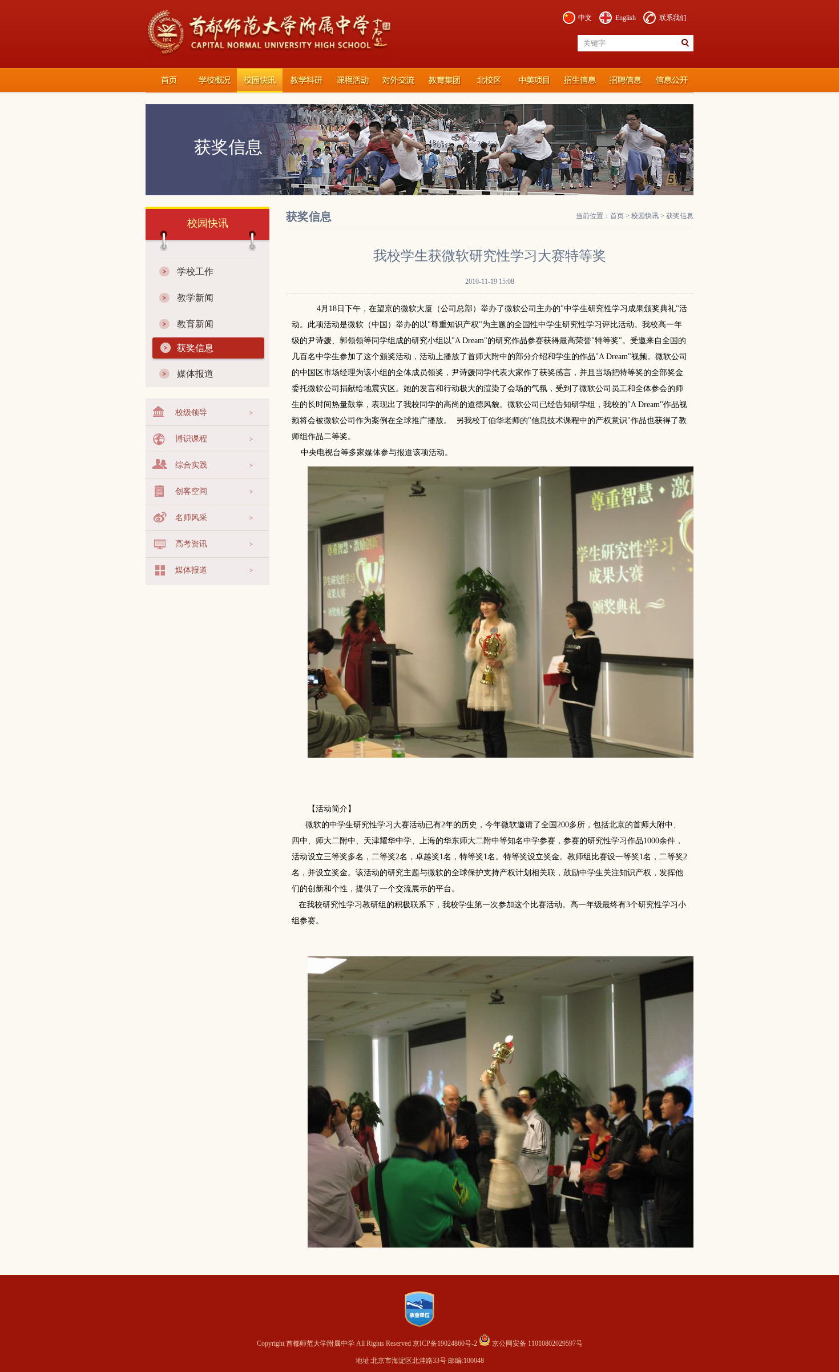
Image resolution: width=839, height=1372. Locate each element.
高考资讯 (191, 544)
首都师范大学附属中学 (168, 80)
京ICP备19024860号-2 (446, 1343)
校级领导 (191, 412)
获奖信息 (195, 348)
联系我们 (673, 18)
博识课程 (191, 438)
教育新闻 (195, 324)
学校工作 (195, 271)
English (625, 18)
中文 (585, 18)
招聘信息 (625, 80)
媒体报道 (195, 374)
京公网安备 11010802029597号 (536, 1343)
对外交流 (397, 80)
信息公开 (670, 80)
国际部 (533, 80)
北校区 (488, 80)
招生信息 (579, 80)
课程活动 (351, 80)
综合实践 (191, 465)
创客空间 (191, 491)
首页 (617, 216)
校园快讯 (260, 80)
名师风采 (191, 517)
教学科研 (305, 80)
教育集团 (442, 80)
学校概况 (214, 80)
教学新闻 (195, 298)
